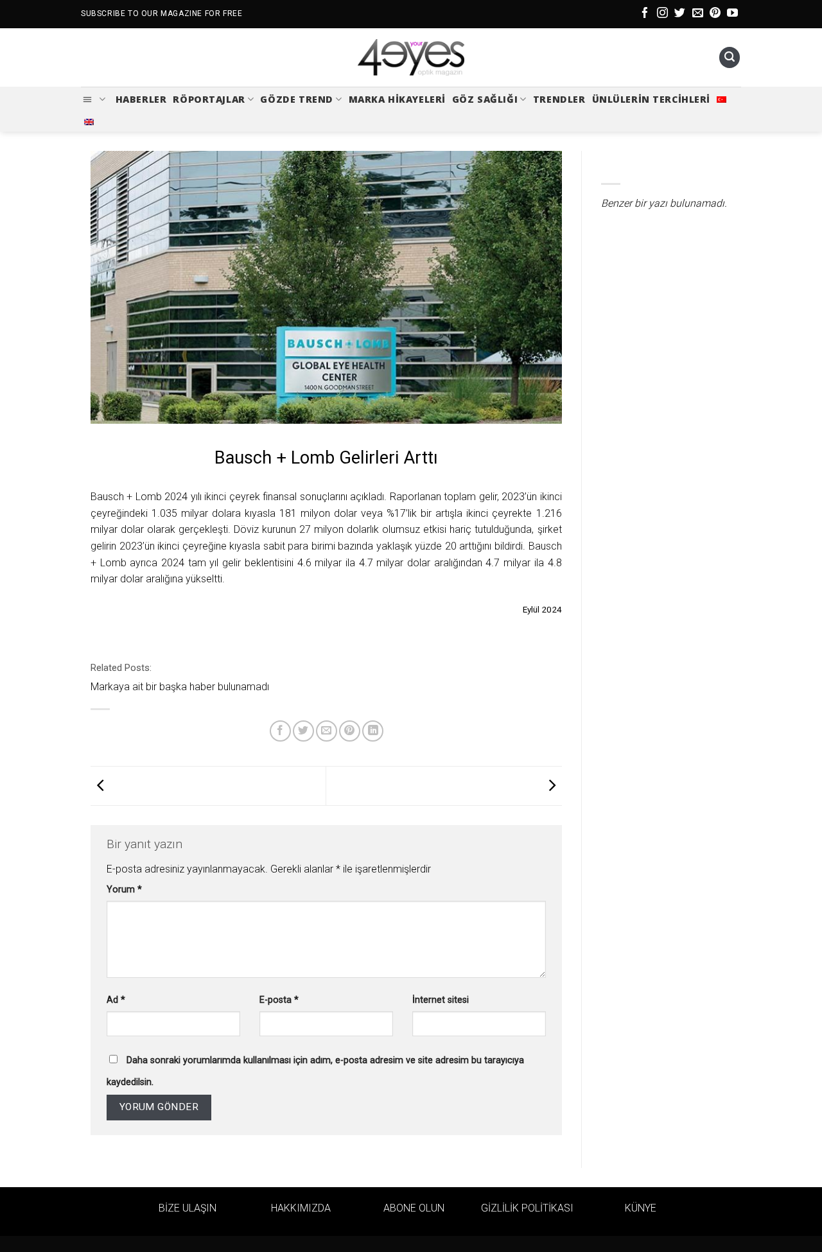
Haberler (141, 99)
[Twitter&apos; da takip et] (679, 14)
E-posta (279, 1000)
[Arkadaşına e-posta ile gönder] (326, 731)
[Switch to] (721, 99)
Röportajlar (209, 99)
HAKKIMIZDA (301, 1208)
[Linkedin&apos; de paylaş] (372, 731)
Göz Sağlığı (485, 99)
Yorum (124, 889)
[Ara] (729, 57)
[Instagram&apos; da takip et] (662, 14)
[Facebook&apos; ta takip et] (645, 14)
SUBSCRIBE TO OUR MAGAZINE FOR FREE (161, 13)
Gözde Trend (296, 99)
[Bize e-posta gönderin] (697, 14)
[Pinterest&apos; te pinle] (349, 731)
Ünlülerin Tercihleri (651, 99)
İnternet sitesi (440, 1000)
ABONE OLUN (413, 1208)
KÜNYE (640, 1208)
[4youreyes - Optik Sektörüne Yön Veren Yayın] (411, 57)
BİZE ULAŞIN (187, 1208)
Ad (116, 1000)
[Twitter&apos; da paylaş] (303, 731)
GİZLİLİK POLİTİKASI (527, 1208)
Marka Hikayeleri (397, 99)
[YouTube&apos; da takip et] (732, 14)
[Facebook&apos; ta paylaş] (280, 731)
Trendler (559, 99)
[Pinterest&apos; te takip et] (715, 14)
